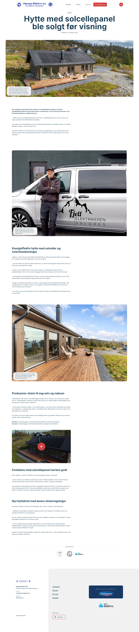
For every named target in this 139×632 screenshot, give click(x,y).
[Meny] (121, 4)
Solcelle (69, 12)
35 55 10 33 (19, 598)
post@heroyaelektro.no (23, 593)
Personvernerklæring (21, 615)
